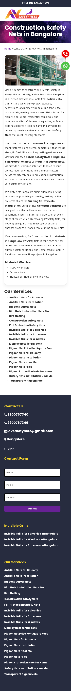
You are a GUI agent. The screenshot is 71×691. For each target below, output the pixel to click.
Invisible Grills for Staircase (27, 334)
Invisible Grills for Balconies (27, 330)
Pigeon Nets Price (20, 367)
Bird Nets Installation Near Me (29, 311)
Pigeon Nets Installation (25, 357)
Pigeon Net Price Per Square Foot (31, 348)
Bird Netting (17, 316)
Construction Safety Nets (26, 320)
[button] (64, 14)
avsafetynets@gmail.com (30, 431)
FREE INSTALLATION (35, 3)
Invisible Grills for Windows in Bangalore (30, 539)
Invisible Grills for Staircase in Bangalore (31, 545)
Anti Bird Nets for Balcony (26, 297)
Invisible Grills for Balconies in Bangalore (31, 533)
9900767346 (17, 422)
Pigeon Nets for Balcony (25, 353)
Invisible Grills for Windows (27, 339)
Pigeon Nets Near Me (23, 362)
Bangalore (15, 439)
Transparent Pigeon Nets (26, 380)
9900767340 (17, 414)
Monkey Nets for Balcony (25, 343)
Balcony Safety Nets (22, 306)
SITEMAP (9, 448)
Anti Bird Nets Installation (26, 302)
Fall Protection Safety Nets (27, 325)
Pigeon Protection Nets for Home (30, 371)
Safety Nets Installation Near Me (31, 376)
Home (7, 48)
